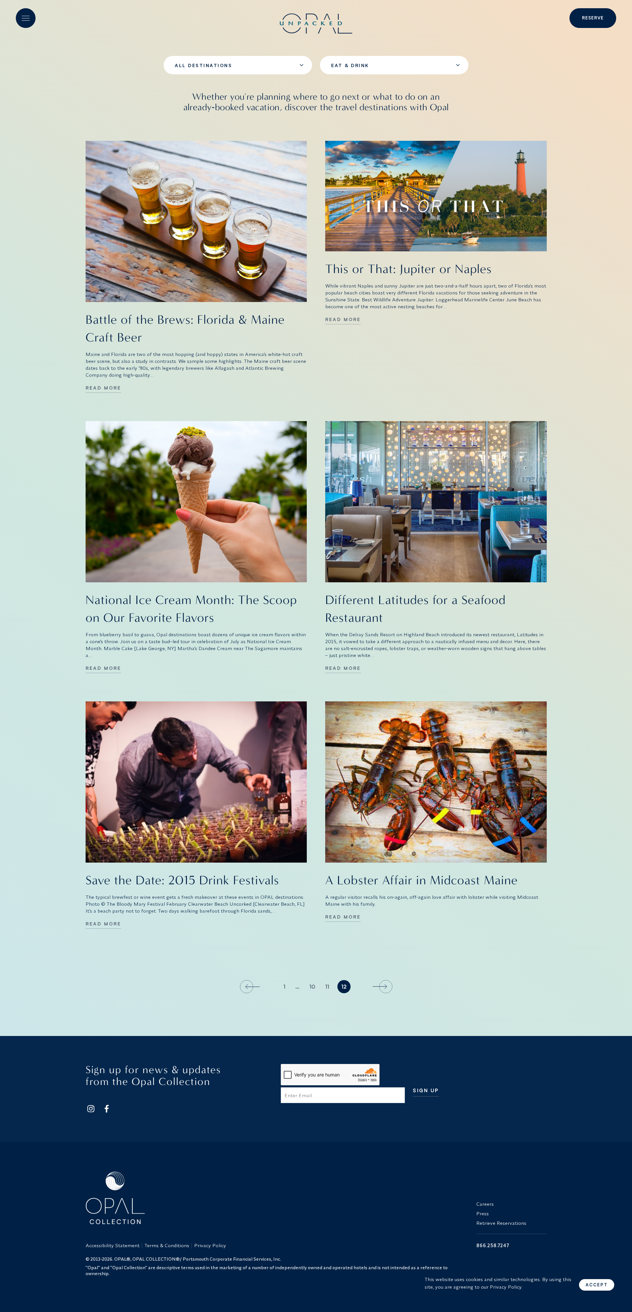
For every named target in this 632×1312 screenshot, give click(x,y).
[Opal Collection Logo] (277, 1198)
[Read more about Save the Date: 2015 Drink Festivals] (196, 782)
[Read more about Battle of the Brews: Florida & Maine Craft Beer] (196, 221)
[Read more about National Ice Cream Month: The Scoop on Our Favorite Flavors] (196, 501)
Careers (485, 1204)
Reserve (593, 17)
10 (312, 986)
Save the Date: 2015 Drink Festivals (182, 880)
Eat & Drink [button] (350, 65)
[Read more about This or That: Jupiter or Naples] (435, 196)
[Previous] (251, 986)
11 (327, 986)
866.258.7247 (492, 1245)
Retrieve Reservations (501, 1223)
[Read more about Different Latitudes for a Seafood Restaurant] (435, 501)
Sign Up (426, 1091)
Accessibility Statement (113, 1245)
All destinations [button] (203, 65)
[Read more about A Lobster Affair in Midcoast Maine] (435, 782)
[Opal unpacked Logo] (316, 18)
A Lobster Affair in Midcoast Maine (421, 880)
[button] (26, 18)
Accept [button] (597, 1284)
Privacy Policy (210, 1245)
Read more (103, 388)
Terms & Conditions (167, 1245)
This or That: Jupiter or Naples (408, 269)
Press (482, 1213)
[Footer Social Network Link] (91, 1108)
